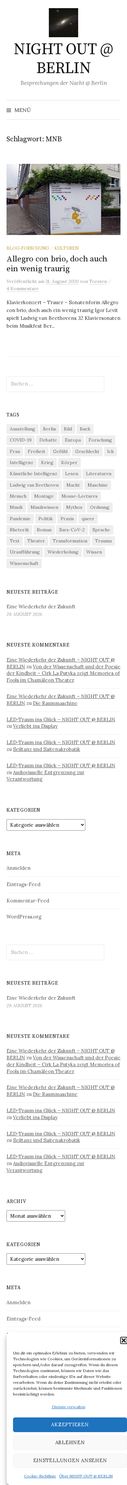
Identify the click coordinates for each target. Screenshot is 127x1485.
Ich (110, 451)
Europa (73, 440)
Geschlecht (87, 451)
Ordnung (99, 507)
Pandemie (20, 519)
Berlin (49, 429)
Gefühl (60, 451)
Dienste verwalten (68, 1406)
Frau (15, 451)
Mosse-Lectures (80, 496)
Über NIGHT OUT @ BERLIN (86, 1476)
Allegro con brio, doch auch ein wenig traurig (57, 264)
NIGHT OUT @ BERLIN (63, 59)
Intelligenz (21, 462)
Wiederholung (63, 552)
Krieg (47, 462)
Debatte (48, 440)
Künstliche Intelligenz (33, 474)
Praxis (67, 519)
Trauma (103, 541)
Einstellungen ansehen (70, 1460)
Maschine (98, 485)
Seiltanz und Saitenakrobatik (46, 749)
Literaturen (98, 474)
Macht (73, 485)
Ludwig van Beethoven (34, 485)
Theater (36, 541)
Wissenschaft (24, 563)
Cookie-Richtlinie (40, 1476)
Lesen (71, 474)
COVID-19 (21, 440)
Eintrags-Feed (23, 884)
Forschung (100, 440)
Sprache (101, 530)
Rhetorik (19, 530)
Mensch (18, 496)
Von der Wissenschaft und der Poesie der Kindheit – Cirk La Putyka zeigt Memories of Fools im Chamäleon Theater (63, 673)
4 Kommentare (23, 288)
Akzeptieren (70, 1424)
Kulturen (66, 248)
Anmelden (19, 868)
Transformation (70, 541)
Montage (44, 496)
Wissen (94, 552)
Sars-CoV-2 (72, 530)
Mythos (74, 507)
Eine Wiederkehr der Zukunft (41, 606)
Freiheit (36, 451)
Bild (68, 429)
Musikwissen (44, 507)
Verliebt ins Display (35, 726)
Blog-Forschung (28, 248)
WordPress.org (24, 917)
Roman (44, 530)
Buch (85, 429)
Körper (69, 462)
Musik (16, 507)
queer (88, 519)
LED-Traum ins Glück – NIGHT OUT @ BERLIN (61, 719)
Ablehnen (70, 1442)
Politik (45, 519)
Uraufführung (25, 552)
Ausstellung (22, 429)
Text (15, 541)
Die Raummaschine (55, 703)
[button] (123, 1340)
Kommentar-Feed (28, 901)
